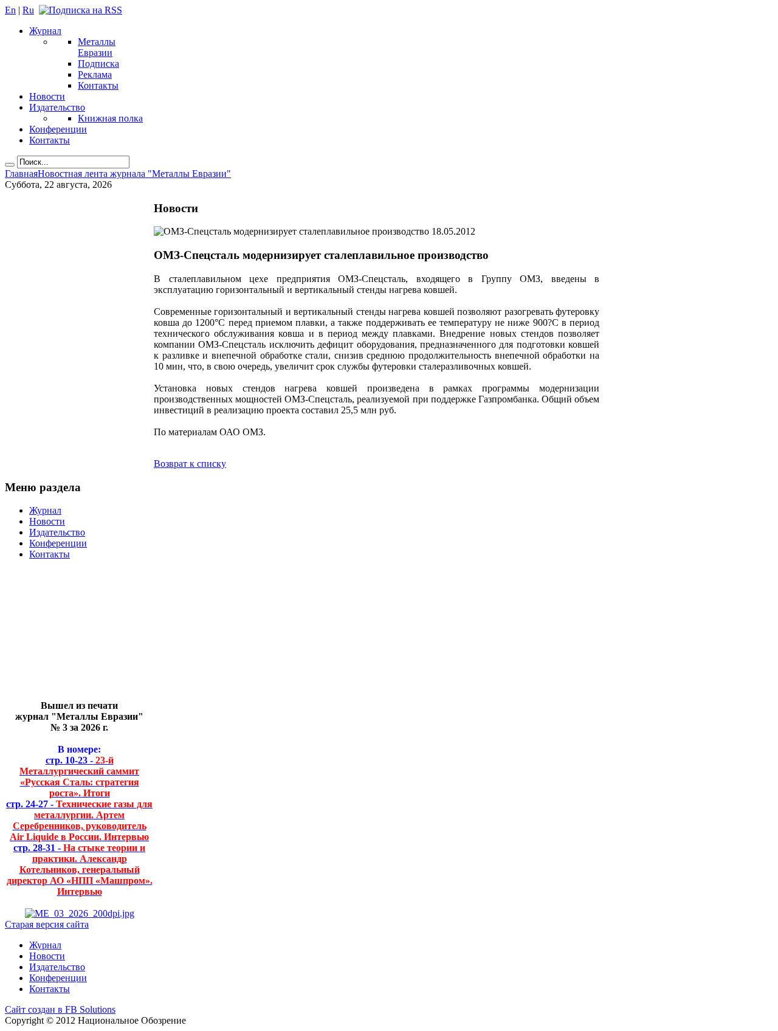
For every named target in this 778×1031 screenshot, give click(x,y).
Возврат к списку (190, 463)
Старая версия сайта (47, 924)
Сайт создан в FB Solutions (60, 1009)
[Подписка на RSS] (80, 10)
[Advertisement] (70, 635)
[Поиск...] (10, 165)
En (10, 10)
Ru (28, 10)
